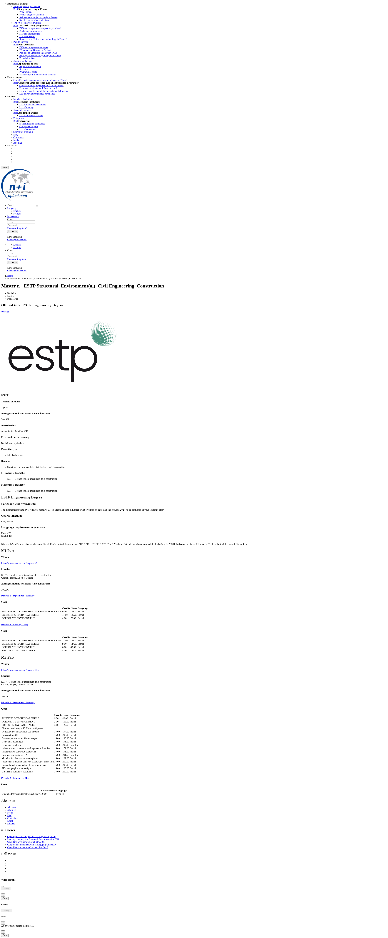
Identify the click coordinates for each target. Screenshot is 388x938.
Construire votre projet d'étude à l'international (41, 85)
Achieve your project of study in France (38, 17)
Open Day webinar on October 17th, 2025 (27, 847)
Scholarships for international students (37, 74)
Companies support (28, 126)
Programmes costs (28, 72)
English (17, 211)
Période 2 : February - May (15, 778)
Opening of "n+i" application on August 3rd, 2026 (31, 836)
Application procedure (30, 66)
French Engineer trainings (31, 14)
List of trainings (26, 107)
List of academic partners (31, 115)
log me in (12, 231)
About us (17, 142)
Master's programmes (29, 33)
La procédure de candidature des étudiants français (43, 91)
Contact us (18, 137)
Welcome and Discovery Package (35, 50)
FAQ (15, 134)
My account (13, 216)
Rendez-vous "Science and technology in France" (43, 39)
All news (11, 807)
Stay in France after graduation (34, 20)
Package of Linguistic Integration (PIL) (38, 52)
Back (15, 9)
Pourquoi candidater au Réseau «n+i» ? (38, 88)
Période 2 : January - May (14, 624)
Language (12, 208)
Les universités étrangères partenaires (37, 93)
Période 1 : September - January (18, 595)
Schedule (23, 69)
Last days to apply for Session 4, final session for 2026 (33, 839)
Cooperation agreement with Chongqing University (31, 844)
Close (4, 898)
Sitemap (11, 823)
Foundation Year (27, 58)
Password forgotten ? (17, 228)
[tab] (194, 595)
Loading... (6, 911)
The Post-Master (27, 36)
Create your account (17, 239)
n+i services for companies (32, 123)
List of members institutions (32, 104)
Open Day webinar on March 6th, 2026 (26, 842)
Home (10, 275)
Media (16, 140)
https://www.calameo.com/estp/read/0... (20, 563)
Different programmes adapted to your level (40, 28)
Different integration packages (33, 47)
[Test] (17, 200)
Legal (10, 821)
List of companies (27, 129)
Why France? (25, 12)
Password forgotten (16, 259)
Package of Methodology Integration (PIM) (40, 55)
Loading (5, 889)
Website (5, 311)
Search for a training (23, 132)
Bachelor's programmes (30, 31)
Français (17, 213)
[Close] (2, 886)
